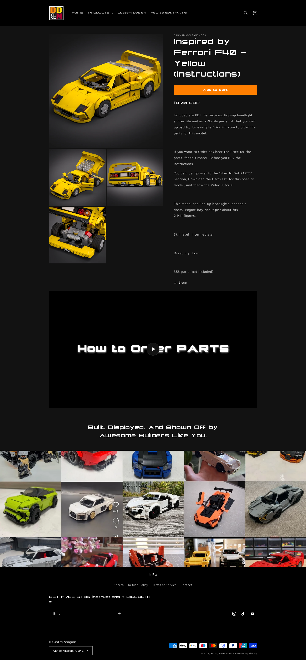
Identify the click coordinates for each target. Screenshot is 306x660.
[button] (100, 13)
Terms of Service (164, 585)
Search (119, 585)
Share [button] (183, 282)
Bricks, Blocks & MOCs (223, 653)
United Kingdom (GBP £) (68, 650)
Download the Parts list (207, 179)
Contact (186, 585)
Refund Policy (138, 585)
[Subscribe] (119, 613)
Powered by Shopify (246, 653)
